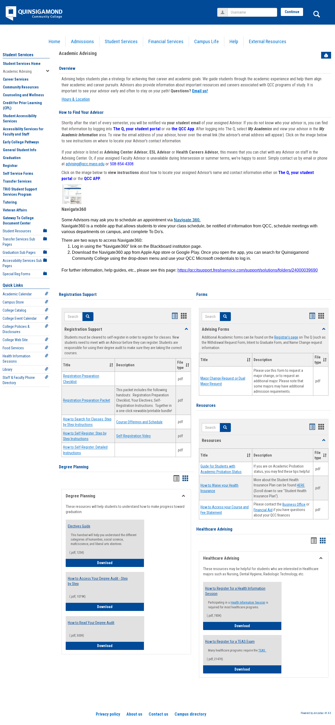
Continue (292, 12)
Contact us (158, 714)
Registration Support (78, 294)
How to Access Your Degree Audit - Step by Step (98, 581)
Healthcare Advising (214, 529)
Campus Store (13, 302)
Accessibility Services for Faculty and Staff (23, 131)
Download (117, 562)
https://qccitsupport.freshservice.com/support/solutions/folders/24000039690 (247, 270)
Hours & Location (76, 99)
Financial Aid (263, 510)
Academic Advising (17, 71)
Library (7, 369)
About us (134, 714)
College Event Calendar (20, 318)
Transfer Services (17, 181)
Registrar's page (286, 337)
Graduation (12, 158)
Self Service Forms (18, 173)
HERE (301, 486)
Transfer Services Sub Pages (19, 241)
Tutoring (10, 202)
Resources (206, 405)
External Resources (267, 41)
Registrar (10, 166)
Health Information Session (248, 602)
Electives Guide (79, 526)
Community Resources (21, 87)
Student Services (121, 41)
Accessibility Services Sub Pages (22, 263)
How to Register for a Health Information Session (235, 591)
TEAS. (262, 650)
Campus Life (206, 41)
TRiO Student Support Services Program (20, 191)
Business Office (293, 504)
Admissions (82, 41)
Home (54, 41)
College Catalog (14, 310)
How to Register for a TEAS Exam (230, 641)
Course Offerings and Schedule (139, 422)
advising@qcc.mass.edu (85, 163)
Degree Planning (73, 466)
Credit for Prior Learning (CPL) (22, 105)
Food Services (13, 348)
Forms (202, 294)
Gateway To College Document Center (18, 220)
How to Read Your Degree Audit (91, 623)
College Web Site (15, 340)
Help (234, 41)
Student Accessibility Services (19, 118)
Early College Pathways (21, 142)
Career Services (16, 79)
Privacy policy (108, 714)
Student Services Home (22, 63)
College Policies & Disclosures (16, 329)
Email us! (200, 90)
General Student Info (19, 150)
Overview (67, 68)
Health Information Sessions (16, 358)
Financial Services (165, 41)
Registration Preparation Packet (86, 400)
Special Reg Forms (16, 274)
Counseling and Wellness (23, 95)
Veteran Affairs (15, 210)
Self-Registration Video (133, 436)
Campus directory (190, 714)
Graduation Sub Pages (19, 252)
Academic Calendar (17, 294)
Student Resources (17, 231)
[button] (87, 316)
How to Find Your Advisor (81, 112)
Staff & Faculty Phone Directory (19, 380)
